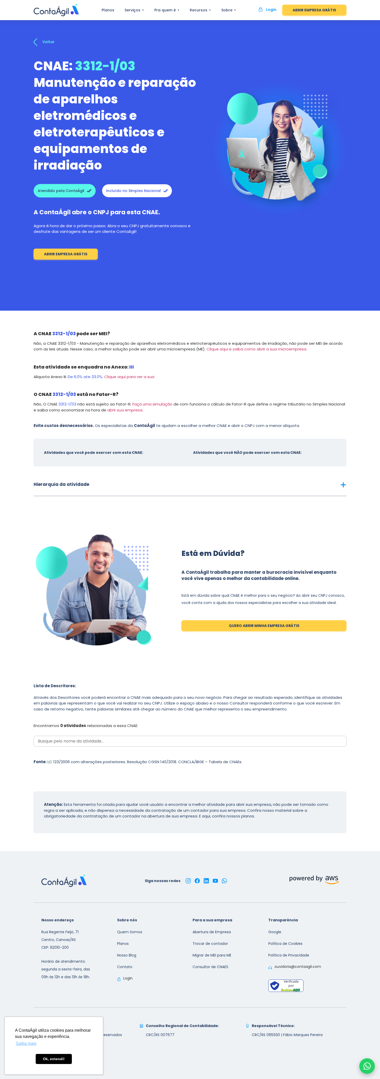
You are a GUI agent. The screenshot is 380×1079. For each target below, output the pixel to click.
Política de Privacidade (288, 955)
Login (128, 978)
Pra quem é (165, 10)
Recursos (198, 10)
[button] (190, 484)
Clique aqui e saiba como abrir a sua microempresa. (257, 349)
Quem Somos (129, 932)
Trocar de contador (210, 943)
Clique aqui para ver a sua (129, 376)
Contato (124, 966)
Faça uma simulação (152, 404)
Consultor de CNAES (210, 966)
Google (274, 932)
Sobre (226, 10)
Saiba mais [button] (26, 1043)
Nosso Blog (126, 955)
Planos (108, 10)
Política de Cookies (285, 943)
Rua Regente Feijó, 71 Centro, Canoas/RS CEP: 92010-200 (60, 939)
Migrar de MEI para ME (212, 955)
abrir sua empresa (124, 410)
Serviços (132, 10)
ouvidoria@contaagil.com (298, 966)
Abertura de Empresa (212, 932)
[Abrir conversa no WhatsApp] (367, 1066)
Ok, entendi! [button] (54, 1059)
